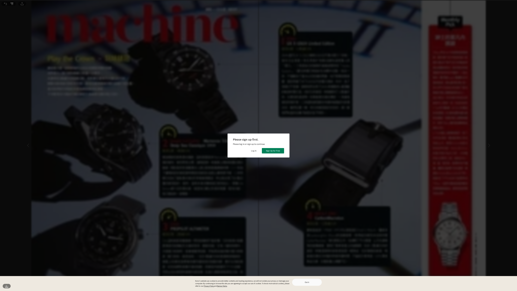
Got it (307, 282)
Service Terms (222, 286)
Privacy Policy (209, 286)
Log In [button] (253, 151)
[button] (5, 4)
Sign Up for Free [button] (273, 151)
